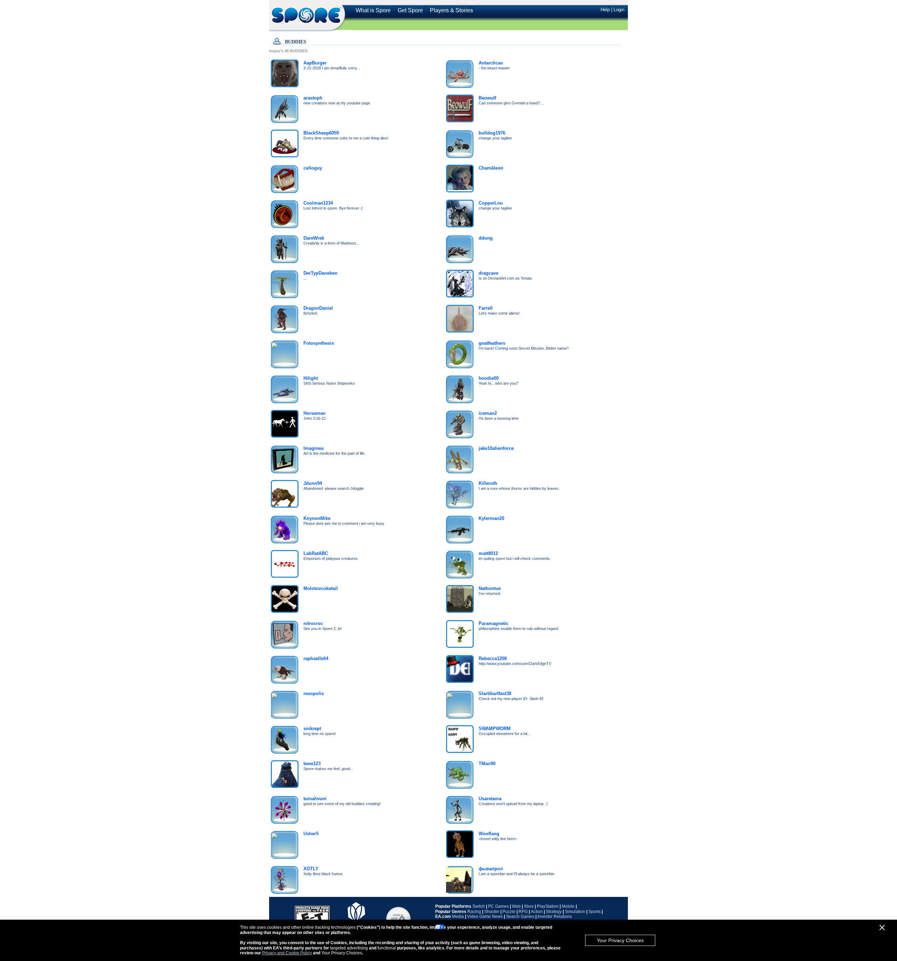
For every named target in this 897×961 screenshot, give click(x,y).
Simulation (575, 911)
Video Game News (485, 916)
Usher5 (311, 833)
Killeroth (488, 483)
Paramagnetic (493, 623)
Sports (594, 911)
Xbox (529, 906)
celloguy (312, 168)
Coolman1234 (318, 203)
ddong (486, 238)
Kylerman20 (491, 518)
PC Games (498, 906)
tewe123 (312, 763)
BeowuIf (487, 98)
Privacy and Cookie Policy (287, 952)
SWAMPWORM (495, 728)
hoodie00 (489, 378)
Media (458, 916)
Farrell (486, 308)
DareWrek (313, 238)
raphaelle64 (315, 658)
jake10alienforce (496, 448)
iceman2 (488, 413)
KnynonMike (316, 518)
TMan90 (487, 763)
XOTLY (311, 868)
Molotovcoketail (320, 588)
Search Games (520, 916)
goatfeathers (492, 343)
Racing (474, 911)
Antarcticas (491, 63)
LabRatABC (315, 553)
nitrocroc (313, 623)
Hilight (310, 378)
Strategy (554, 911)
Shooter (491, 911)
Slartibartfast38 (495, 693)
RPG (523, 911)
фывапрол (491, 868)
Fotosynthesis (318, 343)
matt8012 (488, 553)
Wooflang (489, 833)
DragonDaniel (318, 308)
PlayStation (548, 906)
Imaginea (313, 448)
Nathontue (490, 588)
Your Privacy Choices (620, 940)
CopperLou (491, 203)
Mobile (568, 906)
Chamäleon (491, 168)
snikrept (312, 728)
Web (516, 906)
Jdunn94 (312, 483)
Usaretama (490, 798)
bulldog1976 (492, 133)
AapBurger (315, 63)
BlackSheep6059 (321, 133)
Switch (478, 906)
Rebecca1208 (493, 658)
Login (619, 9)
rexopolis (313, 693)
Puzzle (508, 911)
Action (537, 911)
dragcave (488, 273)
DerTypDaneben (320, 273)
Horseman (314, 413)
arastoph (312, 98)
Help (605, 9)
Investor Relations (554, 916)
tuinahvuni (315, 798)
